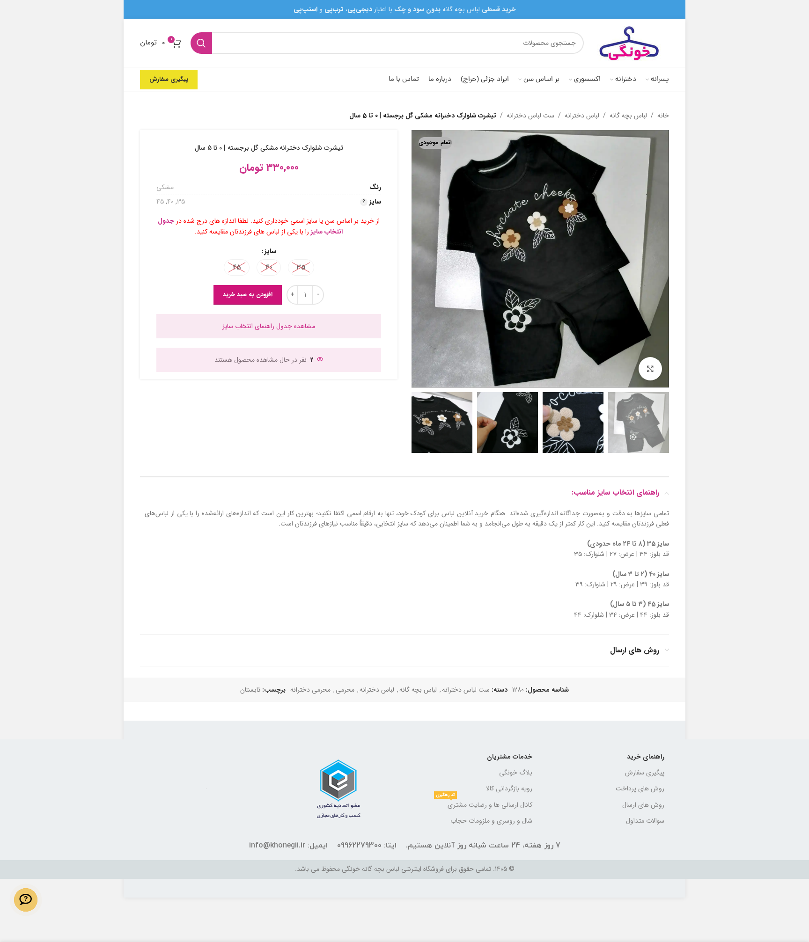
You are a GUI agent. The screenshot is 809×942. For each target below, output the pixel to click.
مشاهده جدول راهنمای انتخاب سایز (268, 326)
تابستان (250, 690)
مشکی (165, 187)
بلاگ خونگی (515, 772)
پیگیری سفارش (168, 79)
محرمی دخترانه (310, 690)
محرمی (345, 690)
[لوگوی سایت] (631, 42)
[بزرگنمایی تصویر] (650, 368)
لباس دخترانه (582, 115)
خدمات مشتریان (509, 757)
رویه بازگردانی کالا (509, 788)
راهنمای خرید (645, 757)
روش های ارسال (643, 805)
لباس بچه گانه (628, 115)
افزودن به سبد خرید (247, 294)
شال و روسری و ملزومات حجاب (491, 821)
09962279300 (359, 845)
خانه (663, 115)
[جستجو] (201, 43)
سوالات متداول (645, 821)
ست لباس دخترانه (530, 115)
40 (170, 202)
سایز (270, 251)
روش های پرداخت (640, 788)
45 (160, 202)
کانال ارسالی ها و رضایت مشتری (484, 803)
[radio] (301, 267)
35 (181, 202)
